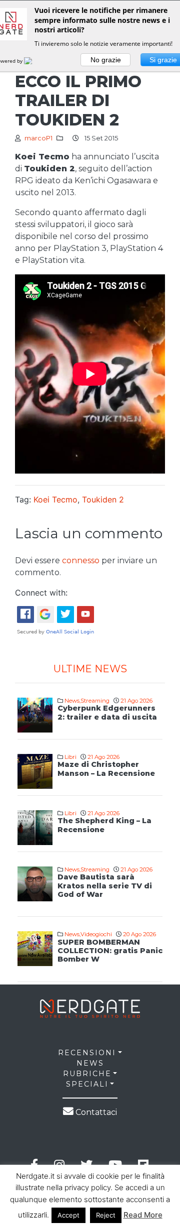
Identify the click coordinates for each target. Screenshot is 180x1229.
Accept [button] (69, 1215)
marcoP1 (38, 138)
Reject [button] (106, 1215)
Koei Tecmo (56, 499)
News (72, 700)
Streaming (95, 700)
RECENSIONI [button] (87, 1052)
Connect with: (41, 593)
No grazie (105, 60)
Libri (70, 756)
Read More (143, 1215)
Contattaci (95, 1112)
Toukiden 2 (103, 499)
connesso (81, 560)
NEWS (90, 1063)
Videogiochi (96, 934)
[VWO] (34, 60)
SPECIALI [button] (87, 1084)
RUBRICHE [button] (87, 1073)
